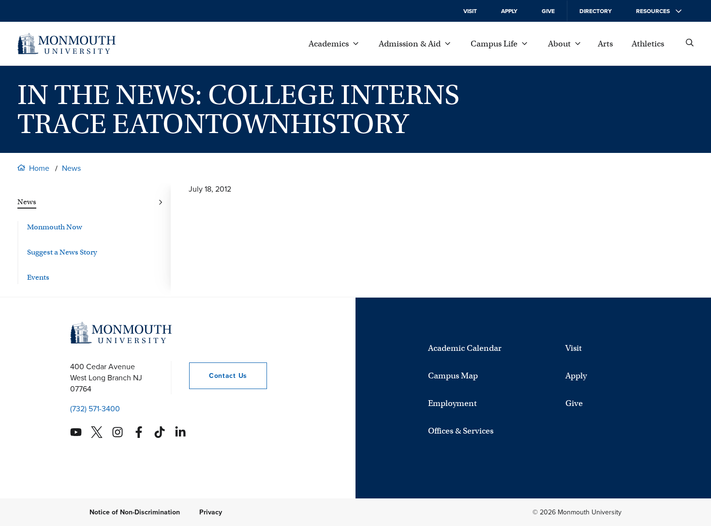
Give (548, 11)
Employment (452, 403)
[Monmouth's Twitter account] (97, 432)
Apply (509, 11)
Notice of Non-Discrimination (134, 512)
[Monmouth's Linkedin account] (180, 432)
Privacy (210, 512)
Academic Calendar (465, 348)
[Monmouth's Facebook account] (139, 432)
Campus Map (453, 376)
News (71, 168)
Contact (218, 376)
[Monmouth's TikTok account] (159, 432)
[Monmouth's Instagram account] (117, 432)
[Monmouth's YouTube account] (76, 432)
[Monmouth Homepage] (66, 43)
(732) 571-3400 (95, 408)
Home (39, 168)
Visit (470, 11)
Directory (595, 11)
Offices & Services (460, 431)
